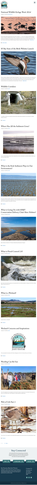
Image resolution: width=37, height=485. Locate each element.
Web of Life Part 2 (8, 402)
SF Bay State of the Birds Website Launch (17, 48)
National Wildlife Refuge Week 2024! (16, 12)
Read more (24, 80)
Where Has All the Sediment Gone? (15, 126)
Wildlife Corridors (8, 86)
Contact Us (29, 468)
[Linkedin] (27, 477)
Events (3, 42)
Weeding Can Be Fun (9, 361)
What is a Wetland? (8, 293)
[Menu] (34, 2)
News (6, 42)
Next (7, 443)
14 (4, 443)
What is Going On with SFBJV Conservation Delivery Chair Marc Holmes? (18, 211)
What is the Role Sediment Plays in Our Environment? (17, 167)
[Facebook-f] (29, 477)
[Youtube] (31, 477)
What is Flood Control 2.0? (12, 251)
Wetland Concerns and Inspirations (15, 328)
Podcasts (3, 120)
